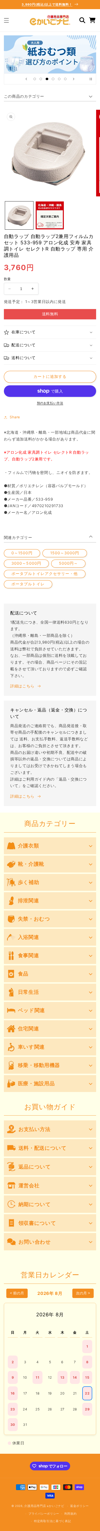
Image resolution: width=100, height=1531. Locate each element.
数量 (7, 279)
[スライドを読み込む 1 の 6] (35, 79)
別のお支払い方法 (50, 403)
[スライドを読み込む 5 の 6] (59, 79)
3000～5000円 (26, 563)
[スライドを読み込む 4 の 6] (53, 79)
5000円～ (68, 563)
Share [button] (15, 417)
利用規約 (70, 1513)
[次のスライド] (73, 79)
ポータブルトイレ (27, 584)
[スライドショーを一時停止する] (90, 79)
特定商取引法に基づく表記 (52, 1521)
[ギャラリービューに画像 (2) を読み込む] (50, 215)
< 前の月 (17, 1293)
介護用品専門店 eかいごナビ (44, 1506)
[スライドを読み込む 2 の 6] (41, 79)
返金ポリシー (79, 1506)
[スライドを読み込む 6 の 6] (65, 79)
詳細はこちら (22, 686)
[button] (6, 20)
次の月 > (83, 1293)
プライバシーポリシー (43, 1513)
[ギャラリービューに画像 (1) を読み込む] (19, 215)
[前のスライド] (26, 79)
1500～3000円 (64, 553)
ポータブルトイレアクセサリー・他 (44, 573)
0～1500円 (21, 553)
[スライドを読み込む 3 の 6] (47, 79)
